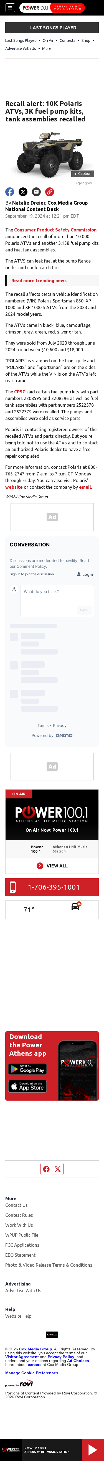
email (85, 487)
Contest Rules (19, 1215)
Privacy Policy (61, 1357)
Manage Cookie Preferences (31, 1373)
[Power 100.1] (52, 7)
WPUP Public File (21, 1235)
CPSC (20, 391)
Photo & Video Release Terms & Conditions (48, 1265)
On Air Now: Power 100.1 (52, 830)
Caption (83, 173)
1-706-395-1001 (54, 887)
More (46, 48)
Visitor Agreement (22, 1357)
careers (35, 1364)
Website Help (18, 1316)
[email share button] (36, 191)
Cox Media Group (35, 1349)
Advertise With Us (20, 48)
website (14, 487)
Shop (86, 40)
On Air (48, 40)
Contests (67, 40)
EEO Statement (20, 1255)
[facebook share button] (9, 191)
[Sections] (10, 7)
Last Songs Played (21, 40)
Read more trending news (39, 280)
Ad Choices (78, 1360)
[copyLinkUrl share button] (49, 191)
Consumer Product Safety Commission (55, 229)
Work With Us (19, 1225)
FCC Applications (22, 1245)
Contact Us (16, 1205)
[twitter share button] (23, 191)
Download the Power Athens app (27, 1045)
